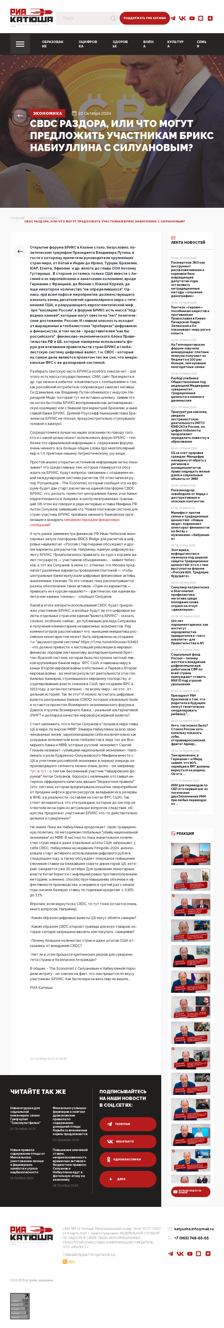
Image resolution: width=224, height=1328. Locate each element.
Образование (52, 44)
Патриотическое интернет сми (30, 26)
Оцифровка (88, 44)
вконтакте (125, 1141)
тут (33, 771)
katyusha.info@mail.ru (194, 1229)
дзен (121, 1179)
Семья (201, 44)
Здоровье (120, 44)
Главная (17, 218)
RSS (71, 1262)
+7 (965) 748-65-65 (191, 1238)
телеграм (122, 1124)
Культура (175, 44)
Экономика (47, 113)
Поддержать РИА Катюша (145, 18)
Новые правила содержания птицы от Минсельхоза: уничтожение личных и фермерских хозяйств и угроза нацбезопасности (27, 1161)
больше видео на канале (190, 1192)
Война (148, 44)
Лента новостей (188, 243)
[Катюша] (31, 15)
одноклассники (127, 1159)
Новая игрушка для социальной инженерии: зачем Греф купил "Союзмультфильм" (25, 1115)
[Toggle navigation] (20, 44)
